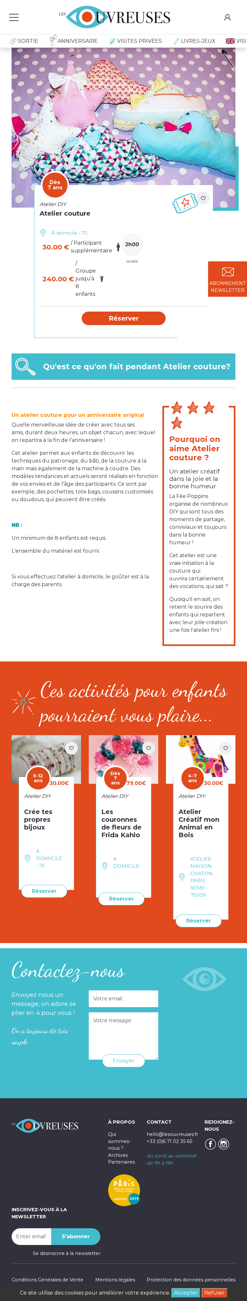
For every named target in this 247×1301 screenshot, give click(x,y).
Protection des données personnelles (191, 1280)
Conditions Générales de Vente (47, 1280)
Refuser (214, 1293)
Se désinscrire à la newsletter (66, 1253)
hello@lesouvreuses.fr (172, 1134)
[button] (124, 318)
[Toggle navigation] (14, 17)
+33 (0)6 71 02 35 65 (169, 1141)
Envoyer (123, 1061)
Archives (118, 1155)
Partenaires (121, 1162)
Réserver (44, 891)
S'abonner (76, 1236)
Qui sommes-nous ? (119, 1141)
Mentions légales (115, 1280)
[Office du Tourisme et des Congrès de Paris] (124, 1190)
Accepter (186, 1293)
